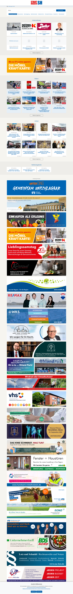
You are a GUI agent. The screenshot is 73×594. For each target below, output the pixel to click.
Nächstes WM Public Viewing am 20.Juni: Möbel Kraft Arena (29, 93)
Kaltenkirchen (41, 14)
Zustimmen (39, 591)
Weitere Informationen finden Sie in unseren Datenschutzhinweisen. (36, 588)
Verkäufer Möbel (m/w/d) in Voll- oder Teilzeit (29, 170)
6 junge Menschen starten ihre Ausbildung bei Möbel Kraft (29, 135)
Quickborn (55, 14)
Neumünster (20, 14)
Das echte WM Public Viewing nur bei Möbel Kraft (59, 92)
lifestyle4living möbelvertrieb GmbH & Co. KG (29, 48)
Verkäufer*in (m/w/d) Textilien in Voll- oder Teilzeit (14, 170)
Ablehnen (33, 591)
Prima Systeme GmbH (44, 48)
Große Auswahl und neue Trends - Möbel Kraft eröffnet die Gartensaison (14, 108)
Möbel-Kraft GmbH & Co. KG (29, 33)
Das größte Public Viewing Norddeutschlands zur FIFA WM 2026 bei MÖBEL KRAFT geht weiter (14, 153)
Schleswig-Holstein (13, 14)
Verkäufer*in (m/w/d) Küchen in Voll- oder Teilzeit (44, 170)
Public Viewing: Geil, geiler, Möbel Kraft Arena (44, 92)
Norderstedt (61, 14)
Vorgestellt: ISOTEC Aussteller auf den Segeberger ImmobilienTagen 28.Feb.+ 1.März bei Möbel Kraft (44, 109)
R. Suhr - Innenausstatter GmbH (44, 34)
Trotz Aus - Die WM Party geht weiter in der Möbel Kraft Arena (59, 135)
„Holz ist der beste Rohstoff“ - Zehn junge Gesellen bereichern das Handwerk (29, 152)
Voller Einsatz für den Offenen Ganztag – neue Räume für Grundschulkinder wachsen (14, 136)
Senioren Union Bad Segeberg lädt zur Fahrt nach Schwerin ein (44, 152)
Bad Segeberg (27, 14)
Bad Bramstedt (34, 14)
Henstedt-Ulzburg (48, 14)
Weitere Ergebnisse (36, 52)
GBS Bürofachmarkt (14, 48)
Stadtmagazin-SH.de (11, 6)
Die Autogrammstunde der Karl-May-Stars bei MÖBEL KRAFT (14, 93)
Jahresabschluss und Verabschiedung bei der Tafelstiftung (59, 152)
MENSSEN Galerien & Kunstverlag (59, 34)
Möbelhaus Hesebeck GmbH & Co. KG (59, 48)
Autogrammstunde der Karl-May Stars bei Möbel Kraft (44, 135)
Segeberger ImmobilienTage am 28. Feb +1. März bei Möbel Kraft (29, 108)
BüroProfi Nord (14, 33)
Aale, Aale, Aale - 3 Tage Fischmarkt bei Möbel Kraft (59, 108)
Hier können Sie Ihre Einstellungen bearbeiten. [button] (36, 587)
